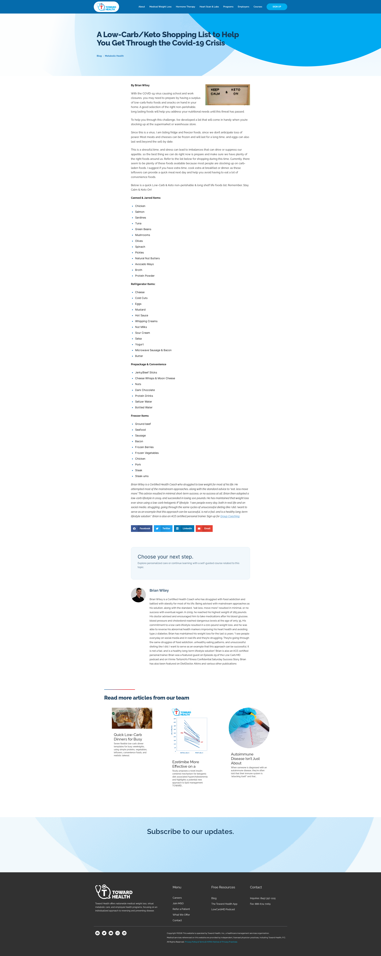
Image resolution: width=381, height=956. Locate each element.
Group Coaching (230, 516)
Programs (228, 6)
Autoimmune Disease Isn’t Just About (245, 758)
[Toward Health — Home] (106, 7)
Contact (177, 920)
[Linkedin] (124, 933)
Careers (177, 897)
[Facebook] (97, 933)
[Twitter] (104, 933)
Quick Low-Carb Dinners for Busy (128, 736)
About (142, 6)
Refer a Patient (181, 909)
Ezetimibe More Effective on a (185, 764)
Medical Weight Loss (160, 6)
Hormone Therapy (185, 6)
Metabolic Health (114, 56)
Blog (99, 56)
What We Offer (181, 914)
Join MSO (178, 903)
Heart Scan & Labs (209, 6)
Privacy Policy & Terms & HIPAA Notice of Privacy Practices (211, 942)
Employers (243, 6)
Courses (258, 6)
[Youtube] (111, 933)
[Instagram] (117, 933)
